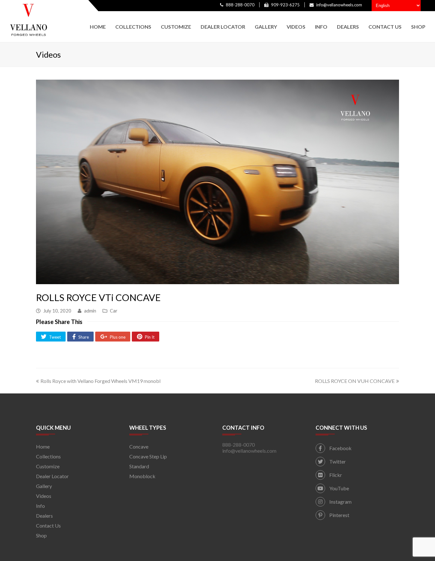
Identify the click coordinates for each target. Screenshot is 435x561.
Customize (48, 466)
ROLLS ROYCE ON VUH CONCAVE (355, 381)
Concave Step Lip (148, 456)
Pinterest (338, 515)
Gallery (44, 486)
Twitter (337, 461)
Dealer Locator (52, 476)
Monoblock (142, 476)
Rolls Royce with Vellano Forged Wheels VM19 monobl (100, 381)
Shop (41, 535)
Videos (43, 496)
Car (114, 310)
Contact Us (48, 525)
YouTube (338, 488)
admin (90, 310)
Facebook (340, 448)
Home (43, 446)
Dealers (44, 516)
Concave (138, 446)
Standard (139, 466)
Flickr (335, 475)
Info (40, 506)
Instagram (340, 502)
